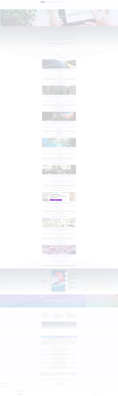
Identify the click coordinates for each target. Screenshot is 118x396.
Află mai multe (51, 198)
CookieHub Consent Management (60, 201)
